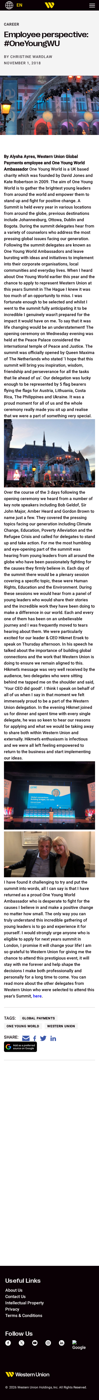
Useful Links (23, 1280)
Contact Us (15, 1296)
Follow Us (19, 1333)
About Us (13, 1290)
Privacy (12, 1309)
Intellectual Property (24, 1302)
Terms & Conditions (23, 1315)
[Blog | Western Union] (50, 5)
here (37, 996)
